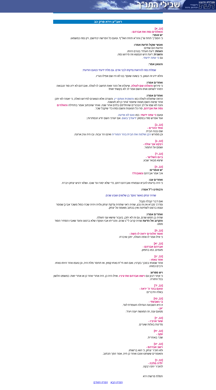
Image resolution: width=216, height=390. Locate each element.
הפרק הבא (117, 382)
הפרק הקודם (100, 382)
